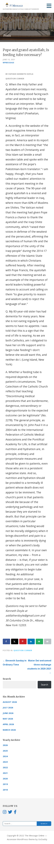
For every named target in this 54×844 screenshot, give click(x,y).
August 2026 (10, 702)
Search (7, 678)
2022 (5, 767)
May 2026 (8, 718)
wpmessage (8, 62)
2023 (5, 761)
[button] (50, 5)
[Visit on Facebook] (15, 812)
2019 (5, 784)
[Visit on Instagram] (4, 812)
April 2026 (8, 724)
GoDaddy (42, 839)
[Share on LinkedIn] (31, 641)
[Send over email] (39, 641)
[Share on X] (14, 641)
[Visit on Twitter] (10, 812)
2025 (5, 750)
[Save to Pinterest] (23, 641)
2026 (5, 745)
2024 (5, 756)
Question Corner (23, 650)
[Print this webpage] (47, 641)
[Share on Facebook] (6, 641)
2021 (5, 773)
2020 (5, 778)
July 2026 (8, 707)
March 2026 (9, 729)
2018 (5, 789)
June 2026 (8, 713)
